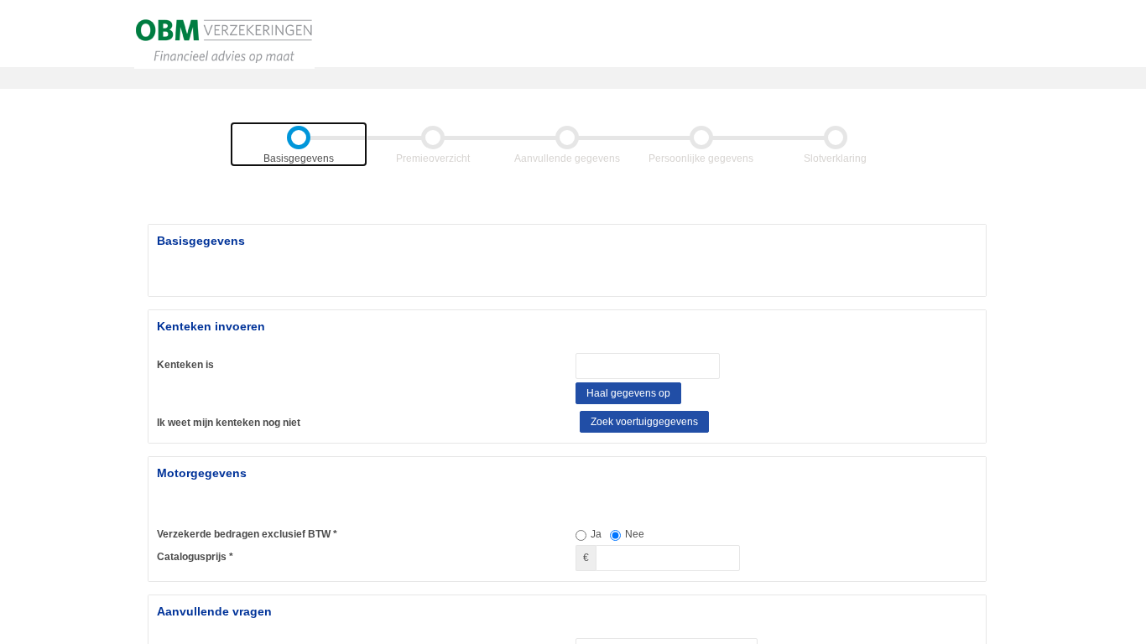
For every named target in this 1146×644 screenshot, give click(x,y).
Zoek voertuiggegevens (644, 422)
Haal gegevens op (628, 393)
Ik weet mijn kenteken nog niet (228, 423)
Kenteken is (185, 365)
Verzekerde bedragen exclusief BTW (244, 534)
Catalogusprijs (192, 557)
